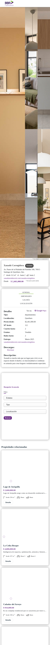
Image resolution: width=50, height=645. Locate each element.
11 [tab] (39, 537)
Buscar (8, 418)
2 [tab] (14, 481)
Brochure (10, 350)
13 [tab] (46, 537)
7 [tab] (32, 481)
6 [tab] (28, 481)
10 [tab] (35, 537)
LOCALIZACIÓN (26, 303)
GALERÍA (26, 300)
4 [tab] (21, 481)
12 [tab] (42, 537)
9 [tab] (39, 481)
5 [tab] (25, 481)
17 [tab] (30, 540)
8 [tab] (35, 481)
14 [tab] (20, 540)
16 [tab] (27, 540)
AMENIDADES (26, 296)
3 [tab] (18, 481)
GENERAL (26, 292)
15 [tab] (23, 540)
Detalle (8, 502)
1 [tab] (11, 481)
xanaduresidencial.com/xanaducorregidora (19, 278)
